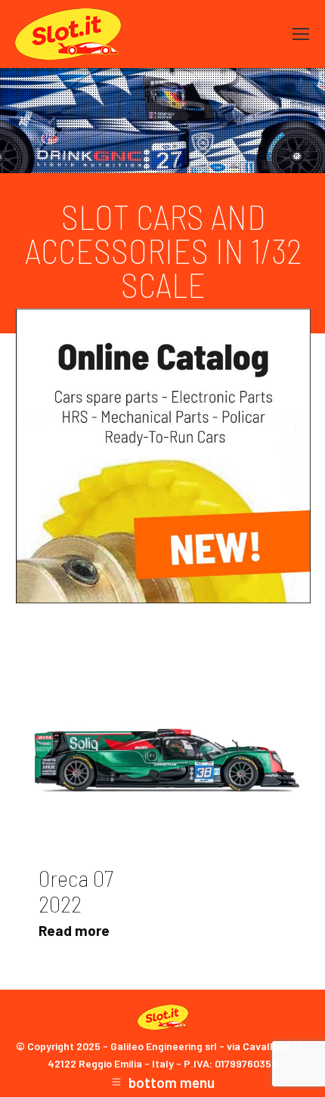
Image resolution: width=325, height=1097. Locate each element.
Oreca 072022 (76, 890)
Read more (74, 930)
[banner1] (163, 455)
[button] (44, 809)
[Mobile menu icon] (301, 34)
